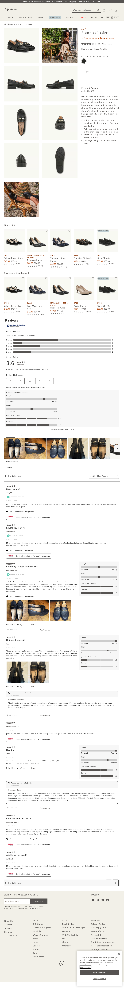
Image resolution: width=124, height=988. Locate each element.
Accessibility (97, 934)
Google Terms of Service (28, 908)
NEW (40, 17)
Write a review (107, 44)
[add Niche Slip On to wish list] (116, 230)
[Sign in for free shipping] (104, 10)
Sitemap (8, 932)
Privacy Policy (98, 924)
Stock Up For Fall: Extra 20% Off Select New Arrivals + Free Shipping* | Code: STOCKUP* (61, 1)
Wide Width (38, 956)
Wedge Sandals (40, 934)
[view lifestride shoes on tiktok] (108, 900)
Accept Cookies (99, 972)
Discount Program (42, 927)
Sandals (37, 931)
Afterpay (66, 945)
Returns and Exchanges (73, 927)
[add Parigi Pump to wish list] (92, 278)
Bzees (36, 949)
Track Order (68, 924)
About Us (8, 921)
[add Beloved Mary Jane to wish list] (23, 230)
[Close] (119, 954)
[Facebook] (93, 900)
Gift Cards (38, 924)
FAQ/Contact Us (70, 934)
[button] (100, 1)
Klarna (65, 942)
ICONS (69, 17)
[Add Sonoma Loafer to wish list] (87, 72)
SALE (83, 17)
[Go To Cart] (116, 10)
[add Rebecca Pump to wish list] (46, 230)
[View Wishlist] (110, 10)
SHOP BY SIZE (26, 17)
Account (66, 931)
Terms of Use (97, 931)
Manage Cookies (99, 949)
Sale (35, 953)
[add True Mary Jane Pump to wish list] (69, 230)
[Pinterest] (98, 900)
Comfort (8, 924)
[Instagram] (103, 900)
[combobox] (86, 10)
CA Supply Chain (99, 927)
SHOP (11, 17)
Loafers (36, 945)
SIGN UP (39, 901)
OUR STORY (97, 17)
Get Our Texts (10, 935)
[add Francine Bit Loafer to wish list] (92, 230)
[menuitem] (11, 18)
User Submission (99, 938)
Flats (35, 938)
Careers (8, 928)
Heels (35, 942)
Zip (63, 938)
